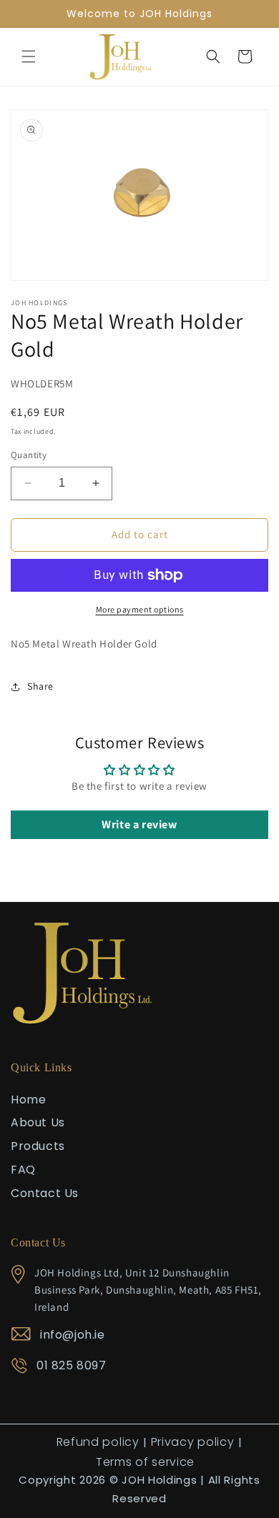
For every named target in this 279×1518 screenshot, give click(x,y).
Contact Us (45, 1193)
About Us (38, 1122)
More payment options (140, 609)
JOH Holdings (159, 1479)
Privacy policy (193, 1441)
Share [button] (40, 686)
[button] (28, 56)
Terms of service (145, 1461)
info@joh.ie (72, 1334)
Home (28, 1099)
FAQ (23, 1169)
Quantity (28, 455)
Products (38, 1146)
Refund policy (98, 1441)
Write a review (139, 824)
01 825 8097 (71, 1365)
